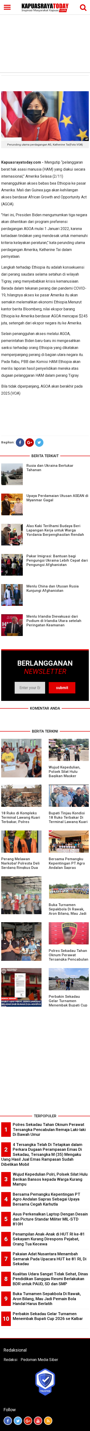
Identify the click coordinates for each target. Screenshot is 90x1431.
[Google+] (29, 442)
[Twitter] (39, 442)
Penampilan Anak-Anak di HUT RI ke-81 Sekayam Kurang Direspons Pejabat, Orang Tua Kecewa (49, 1239)
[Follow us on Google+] (28, 1421)
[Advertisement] (45, 36)
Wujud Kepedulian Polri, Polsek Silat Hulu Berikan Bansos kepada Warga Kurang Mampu (50, 1179)
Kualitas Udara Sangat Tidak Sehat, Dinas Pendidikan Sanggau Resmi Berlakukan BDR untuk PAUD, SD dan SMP (50, 1278)
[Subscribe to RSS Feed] (48, 1421)
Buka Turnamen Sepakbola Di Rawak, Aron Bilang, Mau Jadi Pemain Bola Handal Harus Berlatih (67, 913)
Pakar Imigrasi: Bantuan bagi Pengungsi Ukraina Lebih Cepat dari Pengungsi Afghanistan (57, 560)
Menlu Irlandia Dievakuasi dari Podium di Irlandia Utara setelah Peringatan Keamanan (53, 620)
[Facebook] (20, 442)
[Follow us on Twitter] (18, 1421)
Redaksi (10, 1359)
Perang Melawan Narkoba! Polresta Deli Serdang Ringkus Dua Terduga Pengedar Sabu (20, 868)
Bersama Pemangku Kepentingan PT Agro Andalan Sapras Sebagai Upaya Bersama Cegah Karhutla (46, 1199)
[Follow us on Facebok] (8, 1421)
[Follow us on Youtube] (38, 1421)
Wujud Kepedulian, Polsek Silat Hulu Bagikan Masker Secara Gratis (64, 773)
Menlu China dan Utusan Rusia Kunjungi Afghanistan (52, 588)
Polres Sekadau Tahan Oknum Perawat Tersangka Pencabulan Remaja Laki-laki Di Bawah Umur (68, 959)
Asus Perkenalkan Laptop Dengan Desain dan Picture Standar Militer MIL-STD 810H (50, 1219)
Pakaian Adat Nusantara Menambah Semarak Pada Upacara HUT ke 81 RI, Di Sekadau (49, 1258)
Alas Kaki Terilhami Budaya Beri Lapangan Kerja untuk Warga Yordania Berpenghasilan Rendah (55, 530)
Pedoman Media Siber (39, 1359)
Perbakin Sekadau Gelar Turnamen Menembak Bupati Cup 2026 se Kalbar (68, 1003)
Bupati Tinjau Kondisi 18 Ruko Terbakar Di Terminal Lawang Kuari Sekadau (68, 819)
